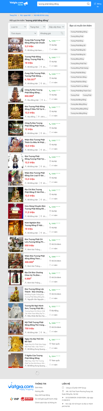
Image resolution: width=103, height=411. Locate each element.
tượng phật (75, 95)
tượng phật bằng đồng (79, 32)
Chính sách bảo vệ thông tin (46, 402)
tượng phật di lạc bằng (79, 86)
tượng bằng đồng (77, 59)
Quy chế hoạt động (42, 395)
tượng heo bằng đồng (79, 113)
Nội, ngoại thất (25, 15)
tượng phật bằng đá (78, 50)
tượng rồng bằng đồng (79, 109)
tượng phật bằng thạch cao (81, 90)
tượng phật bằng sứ (78, 54)
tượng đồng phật (77, 36)
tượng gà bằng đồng (78, 99)
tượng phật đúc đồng (78, 81)
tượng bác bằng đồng (79, 104)
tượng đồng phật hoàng (79, 68)
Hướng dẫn (39, 391)
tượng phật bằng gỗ (78, 45)
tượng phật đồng (77, 41)
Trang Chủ (13, 15)
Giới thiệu (39, 387)
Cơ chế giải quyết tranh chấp (46, 398)
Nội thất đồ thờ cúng (41, 15)
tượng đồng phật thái (78, 63)
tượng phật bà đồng (78, 72)
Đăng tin (99, 4)
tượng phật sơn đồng (78, 77)
